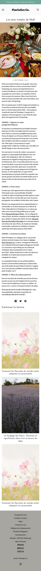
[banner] (20, 10)
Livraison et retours (20, 518)
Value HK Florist (20, 542)
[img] (20, 564)
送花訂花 (20, 552)
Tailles (20, 522)
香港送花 (20, 545)
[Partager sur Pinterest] (25, 301)
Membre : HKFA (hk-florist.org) (20, 538)
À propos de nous (20, 515)
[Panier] (38, 9)
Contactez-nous (20, 525)
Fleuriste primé (20, 535)
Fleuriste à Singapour (20, 531)
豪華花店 (20, 548)
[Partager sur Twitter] (20, 301)
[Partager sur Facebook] (15, 301)
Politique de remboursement (21, 528)
